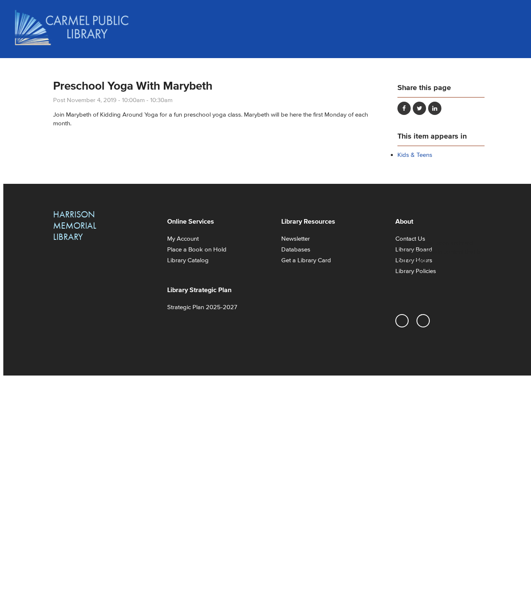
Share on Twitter (419, 108)
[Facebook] (423, 320)
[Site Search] (510, 16)
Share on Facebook (404, 108)
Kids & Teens (414, 154)
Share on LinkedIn (434, 108)
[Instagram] (402, 320)
